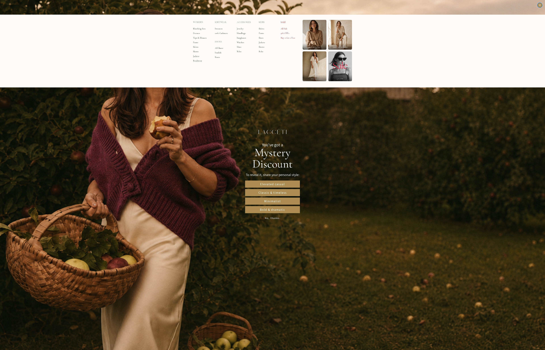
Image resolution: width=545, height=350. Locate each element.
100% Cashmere (221, 33)
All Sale (284, 28)
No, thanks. (272, 218)
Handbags (241, 33)
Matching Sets (199, 28)
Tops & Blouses (200, 38)
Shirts (261, 28)
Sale (283, 22)
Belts (239, 51)
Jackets (196, 56)
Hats (239, 47)
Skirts (195, 47)
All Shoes (219, 48)
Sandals (218, 52)
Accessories (244, 22)
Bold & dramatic (272, 210)
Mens (262, 22)
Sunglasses (241, 38)
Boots (217, 57)
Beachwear (197, 60)
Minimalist (272, 201)
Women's (198, 22)
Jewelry (240, 28)
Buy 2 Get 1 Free (288, 38)
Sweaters (219, 28)
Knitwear (220, 22)
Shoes (218, 41)
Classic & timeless (272, 193)
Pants (195, 42)
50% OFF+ (285, 33)
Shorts (196, 51)
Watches (240, 42)
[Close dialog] (539, 5)
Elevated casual (272, 184)
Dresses (196, 33)
